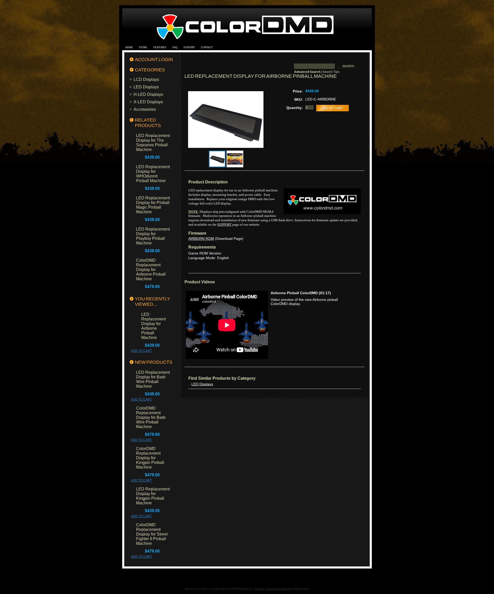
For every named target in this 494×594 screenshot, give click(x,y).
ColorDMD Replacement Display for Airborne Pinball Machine (151, 269)
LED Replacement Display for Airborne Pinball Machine (153, 326)
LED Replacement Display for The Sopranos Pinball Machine (153, 142)
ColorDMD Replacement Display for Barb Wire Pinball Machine (150, 417)
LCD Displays (146, 79)
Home (129, 47)
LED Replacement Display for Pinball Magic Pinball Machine (153, 205)
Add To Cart (141, 350)
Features (159, 47)
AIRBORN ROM (201, 238)
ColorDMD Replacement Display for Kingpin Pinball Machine (150, 457)
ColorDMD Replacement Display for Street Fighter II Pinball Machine (151, 534)
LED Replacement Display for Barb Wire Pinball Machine (153, 379)
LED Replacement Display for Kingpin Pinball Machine (153, 496)
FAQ (174, 47)
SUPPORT (224, 224)
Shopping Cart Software (277, 588)
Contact (207, 47)
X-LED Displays (148, 101)
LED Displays (146, 86)
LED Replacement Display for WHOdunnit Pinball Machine (153, 174)
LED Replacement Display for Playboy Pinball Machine (153, 236)
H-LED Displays (148, 94)
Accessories (145, 109)
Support (189, 47)
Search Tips (331, 72)
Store (143, 47)
